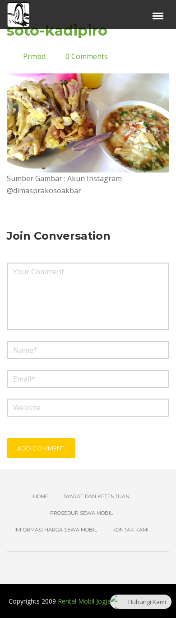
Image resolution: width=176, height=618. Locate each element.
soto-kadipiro (57, 30)
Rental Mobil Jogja (84, 601)
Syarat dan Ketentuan (97, 496)
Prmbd (34, 56)
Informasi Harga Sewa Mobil (55, 530)
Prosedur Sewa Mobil (81, 513)
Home (40, 496)
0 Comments (86, 56)
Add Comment (41, 448)
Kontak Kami (130, 530)
